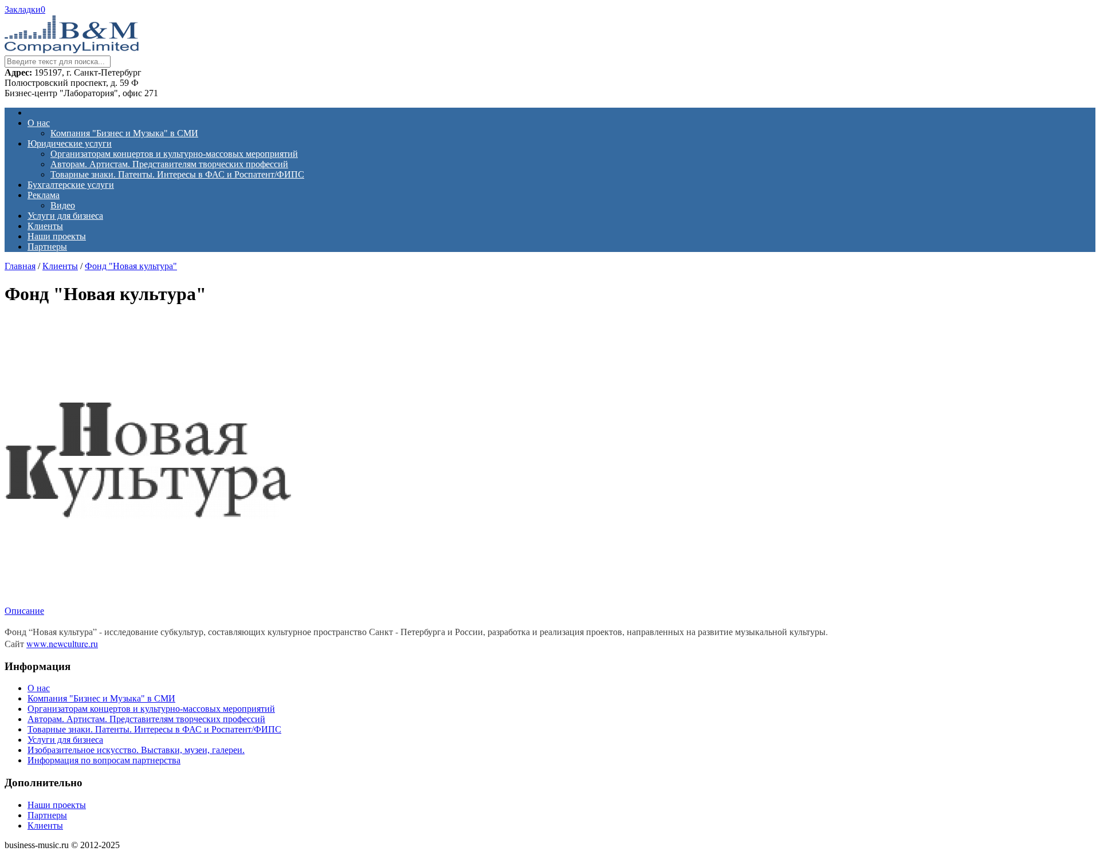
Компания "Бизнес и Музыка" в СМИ (124, 133)
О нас (39, 123)
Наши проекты (57, 236)
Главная (20, 266)
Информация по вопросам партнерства (104, 760)
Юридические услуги (70, 143)
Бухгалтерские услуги (71, 185)
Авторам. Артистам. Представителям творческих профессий (169, 164)
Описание (24, 611)
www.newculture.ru (62, 643)
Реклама (44, 195)
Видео (62, 205)
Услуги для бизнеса (65, 215)
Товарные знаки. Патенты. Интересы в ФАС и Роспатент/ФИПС (177, 174)
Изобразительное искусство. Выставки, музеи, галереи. (136, 750)
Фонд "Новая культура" (131, 266)
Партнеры (47, 246)
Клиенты (45, 226)
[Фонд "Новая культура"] (148, 600)
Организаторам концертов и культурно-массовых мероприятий (174, 154)
